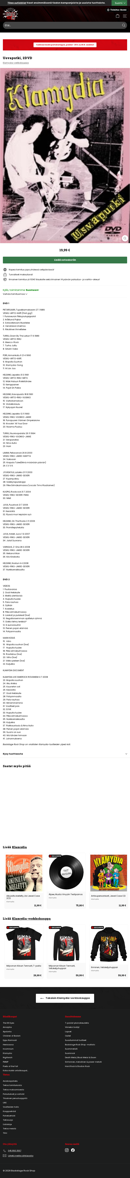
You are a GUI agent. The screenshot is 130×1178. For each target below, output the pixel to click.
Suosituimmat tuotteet (75, 1040)
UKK (5, 1102)
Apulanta (7, 1031)
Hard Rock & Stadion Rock (77, 1066)
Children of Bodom (11, 1035)
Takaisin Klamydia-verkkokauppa (67, 998)
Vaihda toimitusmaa (14, 294)
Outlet (68, 1035)
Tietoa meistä (9, 1128)
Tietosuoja (8, 1120)
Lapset (68, 1031)
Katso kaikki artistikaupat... (15, 1070)
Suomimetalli (71, 1048)
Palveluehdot (9, 1115)
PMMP (5, 1062)
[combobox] (65, 25)
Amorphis (7, 1027)
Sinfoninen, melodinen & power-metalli (83, 1062)
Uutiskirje (7, 1124)
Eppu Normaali (10, 1040)
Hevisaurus (8, 1044)
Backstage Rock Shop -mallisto (80, 1044)
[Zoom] (125, 238)
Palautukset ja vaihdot (13, 1094)
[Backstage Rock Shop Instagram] (67, 1150)
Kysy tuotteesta (13, 753)
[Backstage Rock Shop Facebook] (73, 1150)
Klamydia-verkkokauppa (16, 62)
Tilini (5, 1133)
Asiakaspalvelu (10, 1081)
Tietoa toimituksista (12, 1085)
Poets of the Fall (10, 1066)
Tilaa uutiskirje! (16, 2)
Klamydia (19, 847)
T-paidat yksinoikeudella (77, 1023)
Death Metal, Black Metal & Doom (80, 1057)
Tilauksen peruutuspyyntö (15, 1098)
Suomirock (70, 1053)
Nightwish (7, 1057)
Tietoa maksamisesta (13, 1089)
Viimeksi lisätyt (72, 1027)
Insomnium (8, 1048)
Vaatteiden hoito (11, 1107)
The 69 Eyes (8, 1023)
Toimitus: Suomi (118, 9)
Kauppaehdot (9, 1111)
